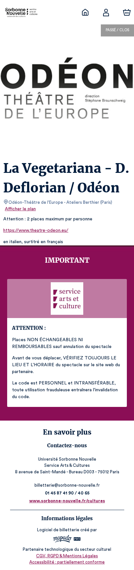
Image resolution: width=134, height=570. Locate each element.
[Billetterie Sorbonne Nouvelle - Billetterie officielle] (85, 12)
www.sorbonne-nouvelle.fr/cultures (67, 501)
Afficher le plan (20, 209)
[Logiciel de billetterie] (67, 539)
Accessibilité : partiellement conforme (67, 562)
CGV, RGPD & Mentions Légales (67, 556)
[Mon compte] (106, 12)
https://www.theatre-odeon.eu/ (35, 230)
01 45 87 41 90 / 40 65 (67, 493)
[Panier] (127, 12)
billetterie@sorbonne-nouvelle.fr (67, 485)
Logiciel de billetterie (58, 530)
